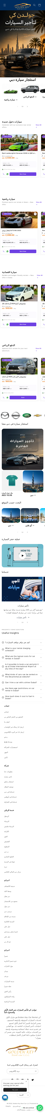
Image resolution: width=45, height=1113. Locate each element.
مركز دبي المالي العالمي (12, 872)
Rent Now (23, 174)
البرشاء (6, 821)
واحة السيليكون (9, 997)
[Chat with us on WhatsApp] (40, 1108)
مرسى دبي (8, 911)
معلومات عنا (8, 772)
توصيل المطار (8, 787)
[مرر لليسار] (17, 106)
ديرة (5, 867)
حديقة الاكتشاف (9, 886)
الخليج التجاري (9, 857)
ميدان (6, 971)
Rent (22, 397)
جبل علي (7, 927)
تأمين (6, 757)
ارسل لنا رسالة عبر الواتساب (14, 727)
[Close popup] (26, 1081)
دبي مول (7, 906)
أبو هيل (6, 816)
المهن (6, 752)
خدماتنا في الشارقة (10, 802)
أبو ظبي (28, 525)
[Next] (42, 156)
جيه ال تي (7, 942)
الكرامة (6, 831)
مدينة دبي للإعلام (9, 916)
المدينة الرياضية (9, 1002)
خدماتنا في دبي (9, 792)
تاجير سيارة (8, 777)
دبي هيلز (7, 896)
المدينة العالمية (9, 922)
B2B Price (8, 742)
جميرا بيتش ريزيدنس (11, 932)
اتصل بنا (7, 722)
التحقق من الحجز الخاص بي (13, 717)
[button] (4, 5)
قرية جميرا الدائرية (10, 961)
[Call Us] (3, 174)
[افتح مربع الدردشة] (5, 1097)
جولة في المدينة (9, 862)
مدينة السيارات (9, 981)
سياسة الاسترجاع (17, 1106)
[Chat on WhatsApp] (7, 174)
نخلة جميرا (7, 986)
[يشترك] (35, 1071)
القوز (6, 837)
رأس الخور (7, 991)
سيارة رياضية (9, 99)
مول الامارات (8, 966)
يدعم (5, 737)
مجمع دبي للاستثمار (10, 901)
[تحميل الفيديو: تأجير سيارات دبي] (22, 555)
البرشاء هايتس (9, 826)
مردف (6, 976)
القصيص (7, 841)
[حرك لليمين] (27, 106)
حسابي (6, 712)
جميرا (6, 956)
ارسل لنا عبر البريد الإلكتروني (14, 732)
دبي (31, 495)
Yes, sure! (15, 1090)
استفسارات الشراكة (10, 747)
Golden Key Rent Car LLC (21, 1103)
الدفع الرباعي (28, 97)
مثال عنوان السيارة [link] (7, 493)
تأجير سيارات (21, 617)
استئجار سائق (9, 782)
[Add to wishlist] (35, 136)
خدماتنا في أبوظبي (10, 797)
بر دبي (6, 852)
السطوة (6, 847)
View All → (38, 126)
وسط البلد (7, 891)
